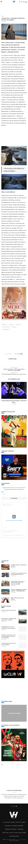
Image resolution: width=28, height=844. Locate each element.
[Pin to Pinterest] (20, 353)
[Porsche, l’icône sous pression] (22, 612)
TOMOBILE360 (8, 829)
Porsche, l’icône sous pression (8, 610)
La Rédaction (12, 358)
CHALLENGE (7, 825)
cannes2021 (11, 324)
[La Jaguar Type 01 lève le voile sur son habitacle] (22, 645)
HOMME (24, 832)
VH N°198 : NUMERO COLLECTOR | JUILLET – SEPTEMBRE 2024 (19, 590)
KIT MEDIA (23, 822)
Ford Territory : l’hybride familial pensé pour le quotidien (8, 619)
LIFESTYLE (11, 832)
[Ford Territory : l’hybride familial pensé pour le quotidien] (22, 620)
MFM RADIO (20, 825)
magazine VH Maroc (19, 839)
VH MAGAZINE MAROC (14, 836)
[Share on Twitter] (18, 354)
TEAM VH (18, 822)
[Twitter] (13, 806)
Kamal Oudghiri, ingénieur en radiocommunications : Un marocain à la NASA (17, 583)
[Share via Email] (21, 353)
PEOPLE (16, 832)
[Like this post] (16, 353)
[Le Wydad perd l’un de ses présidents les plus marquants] (22, 629)
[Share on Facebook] (17, 353)
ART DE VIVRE (5, 832)
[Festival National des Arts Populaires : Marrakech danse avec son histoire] (14, 390)
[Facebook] (11, 806)
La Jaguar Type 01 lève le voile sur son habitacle (8, 644)
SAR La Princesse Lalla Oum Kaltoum (17, 598)
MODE (20, 832)
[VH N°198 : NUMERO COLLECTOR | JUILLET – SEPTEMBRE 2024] (5, 591)
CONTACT (13, 822)
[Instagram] (14, 806)
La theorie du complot (14, 713)
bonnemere (4, 324)
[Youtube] (16, 806)
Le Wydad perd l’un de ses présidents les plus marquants (8, 627)
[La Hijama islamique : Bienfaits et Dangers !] (5, 567)
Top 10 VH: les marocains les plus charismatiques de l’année (19, 574)
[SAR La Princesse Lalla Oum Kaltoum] (5, 600)
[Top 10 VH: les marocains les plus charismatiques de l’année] (5, 575)
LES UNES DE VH (6, 822)
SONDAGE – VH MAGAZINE (17, 829)
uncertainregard (5, 329)
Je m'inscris (14, 498)
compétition (18, 324)
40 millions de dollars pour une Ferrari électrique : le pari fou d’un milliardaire (8, 636)
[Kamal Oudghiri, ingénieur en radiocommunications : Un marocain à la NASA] (5, 583)
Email (2, 491)
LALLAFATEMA (14, 825)
